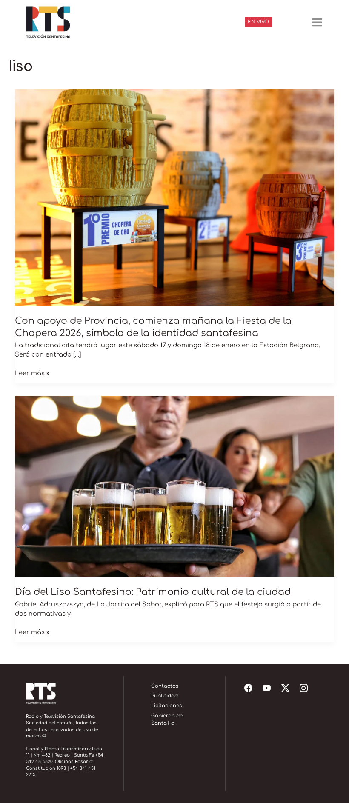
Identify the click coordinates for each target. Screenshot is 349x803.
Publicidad (164, 696)
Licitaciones (166, 706)
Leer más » (32, 373)
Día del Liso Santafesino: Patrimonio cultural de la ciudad (153, 592)
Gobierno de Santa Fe (167, 719)
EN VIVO (258, 22)
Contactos (164, 686)
